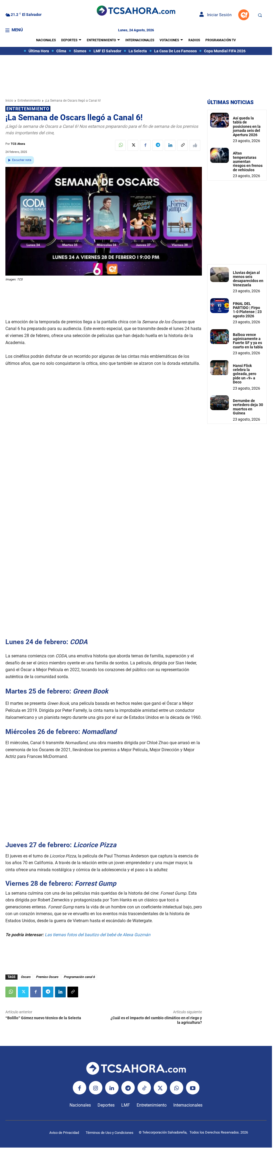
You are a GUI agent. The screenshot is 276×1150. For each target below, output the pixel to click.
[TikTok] (144, 1087)
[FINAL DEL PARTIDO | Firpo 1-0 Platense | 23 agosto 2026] (219, 305)
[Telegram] (157, 145)
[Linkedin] (170, 145)
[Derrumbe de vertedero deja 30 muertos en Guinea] (219, 402)
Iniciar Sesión (218, 14)
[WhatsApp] (120, 145)
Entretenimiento (29, 100)
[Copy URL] (182, 145)
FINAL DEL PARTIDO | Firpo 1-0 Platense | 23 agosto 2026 (247, 309)
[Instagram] (95, 1087)
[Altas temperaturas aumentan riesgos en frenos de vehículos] (219, 155)
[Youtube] (192, 1087)
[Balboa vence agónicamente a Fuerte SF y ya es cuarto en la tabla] (219, 336)
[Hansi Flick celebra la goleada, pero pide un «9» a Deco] (219, 367)
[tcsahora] (136, 11)
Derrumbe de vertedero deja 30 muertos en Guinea (248, 407)
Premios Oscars (47, 977)
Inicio (9, 100)
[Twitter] (132, 145)
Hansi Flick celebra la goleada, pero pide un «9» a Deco (244, 374)
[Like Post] (194, 145)
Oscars (25, 977)
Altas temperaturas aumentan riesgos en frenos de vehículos (248, 161)
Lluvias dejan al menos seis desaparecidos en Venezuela (248, 278)
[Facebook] (145, 145)
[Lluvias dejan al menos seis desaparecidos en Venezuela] (219, 274)
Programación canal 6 (79, 977)
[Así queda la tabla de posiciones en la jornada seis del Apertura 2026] (219, 120)
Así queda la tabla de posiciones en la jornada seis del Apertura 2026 (247, 126)
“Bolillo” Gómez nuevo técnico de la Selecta (43, 1018)
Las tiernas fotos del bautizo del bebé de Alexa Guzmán (99, 934)
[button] (260, 15)
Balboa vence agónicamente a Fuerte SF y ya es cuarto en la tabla (248, 340)
